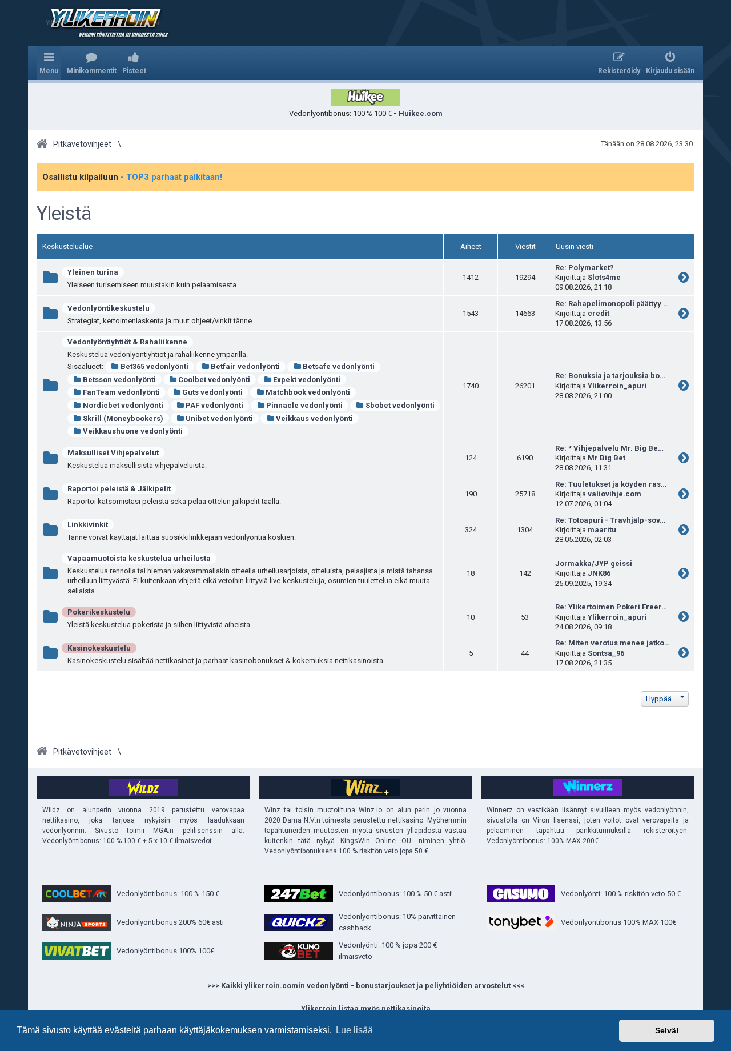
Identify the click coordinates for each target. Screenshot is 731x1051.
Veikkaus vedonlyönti (314, 418)
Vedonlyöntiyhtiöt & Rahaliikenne (127, 342)
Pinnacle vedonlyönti (304, 405)
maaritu (602, 530)
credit (598, 313)
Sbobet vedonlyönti (400, 405)
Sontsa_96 (606, 653)
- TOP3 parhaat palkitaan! (171, 177)
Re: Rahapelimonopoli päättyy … (612, 303)
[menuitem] (92, 63)
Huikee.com (421, 113)
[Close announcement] (685, 172)
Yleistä (64, 213)
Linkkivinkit (87, 524)
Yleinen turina (92, 272)
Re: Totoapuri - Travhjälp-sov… (610, 520)
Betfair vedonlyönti (245, 366)
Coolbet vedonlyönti (214, 379)
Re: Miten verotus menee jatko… (612, 643)
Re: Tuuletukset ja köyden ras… (610, 484)
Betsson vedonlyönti (119, 379)
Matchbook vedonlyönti (308, 392)
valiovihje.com (614, 494)
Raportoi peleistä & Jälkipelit (119, 488)
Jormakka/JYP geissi (593, 563)
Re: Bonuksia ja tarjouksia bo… (610, 375)
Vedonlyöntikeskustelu (108, 308)
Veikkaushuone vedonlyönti (133, 431)
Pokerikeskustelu (98, 612)
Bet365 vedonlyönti (154, 366)
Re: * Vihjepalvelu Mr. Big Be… (609, 448)
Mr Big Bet (606, 458)
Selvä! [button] (667, 1030)
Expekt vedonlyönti (306, 379)
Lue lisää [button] (354, 1030)
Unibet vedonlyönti (219, 418)
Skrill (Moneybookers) (123, 418)
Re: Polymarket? (584, 267)
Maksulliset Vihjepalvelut (113, 452)
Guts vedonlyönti (212, 392)
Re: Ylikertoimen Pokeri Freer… (611, 607)
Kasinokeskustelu (99, 648)
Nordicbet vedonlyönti (123, 405)
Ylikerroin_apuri (617, 386)
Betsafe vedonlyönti (339, 366)
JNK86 (599, 573)
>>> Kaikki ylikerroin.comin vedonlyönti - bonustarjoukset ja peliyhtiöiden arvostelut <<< (365, 985)
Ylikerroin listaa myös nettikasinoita (366, 1008)
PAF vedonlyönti (214, 405)
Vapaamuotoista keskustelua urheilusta (139, 558)
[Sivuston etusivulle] (102, 23)
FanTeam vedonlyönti (121, 392)
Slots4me (604, 277)
